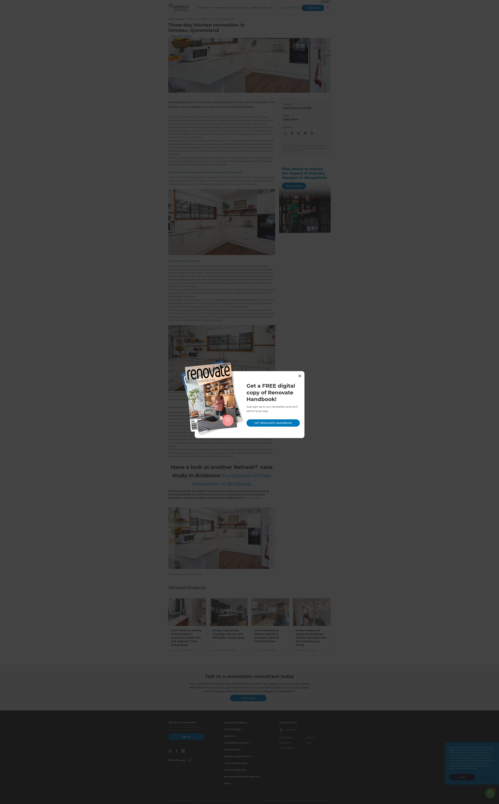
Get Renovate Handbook (273, 423)
